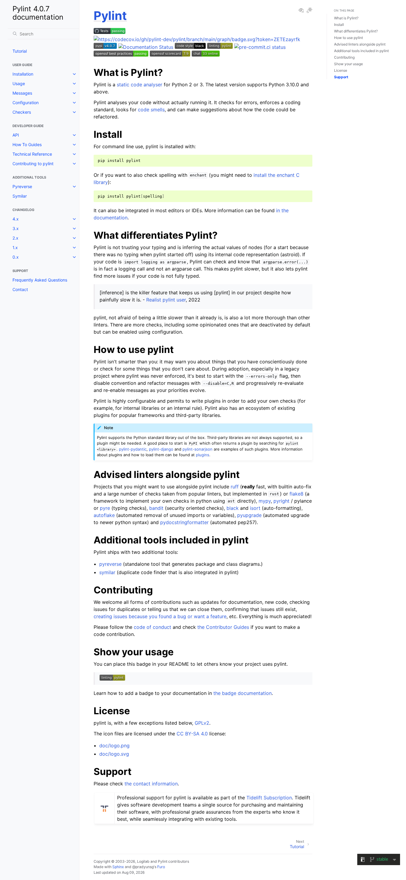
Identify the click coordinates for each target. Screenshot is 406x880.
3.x (15, 228)
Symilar (19, 195)
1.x (15, 247)
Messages (22, 93)
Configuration (25, 102)
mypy (265, 501)
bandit (156, 508)
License (340, 70)
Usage (18, 83)
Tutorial (19, 51)
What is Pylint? (346, 18)
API (15, 134)
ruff (235, 487)
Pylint (110, 15)
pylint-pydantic (133, 449)
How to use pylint (348, 37)
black (232, 508)
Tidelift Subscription (269, 798)
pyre (105, 508)
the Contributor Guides (223, 627)
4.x (15, 218)
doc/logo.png (114, 745)
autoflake (104, 515)
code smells (151, 109)
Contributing (344, 57)
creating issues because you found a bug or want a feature (160, 616)
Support (341, 77)
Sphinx (118, 867)
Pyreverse (22, 186)
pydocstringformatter (184, 522)
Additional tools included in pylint (361, 51)
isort (255, 508)
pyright (281, 501)
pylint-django (161, 449)
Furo (161, 867)
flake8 (296, 494)
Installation (22, 73)
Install (339, 24)
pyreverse (110, 564)
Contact (20, 289)
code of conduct (152, 627)
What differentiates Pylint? (356, 31)
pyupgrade (249, 515)
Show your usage (348, 64)
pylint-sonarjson (197, 449)
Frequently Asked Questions (39, 279)
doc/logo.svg (114, 754)
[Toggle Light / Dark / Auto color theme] (309, 10)
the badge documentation (242, 693)
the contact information (151, 784)
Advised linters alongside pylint (359, 44)
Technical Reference (32, 154)
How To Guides (27, 144)
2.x (15, 237)
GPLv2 (202, 723)
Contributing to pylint (32, 163)
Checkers (21, 112)
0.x (15, 257)
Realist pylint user (166, 300)
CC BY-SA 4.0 (192, 734)
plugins (202, 454)
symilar (107, 572)
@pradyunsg (143, 867)
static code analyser (139, 84)
